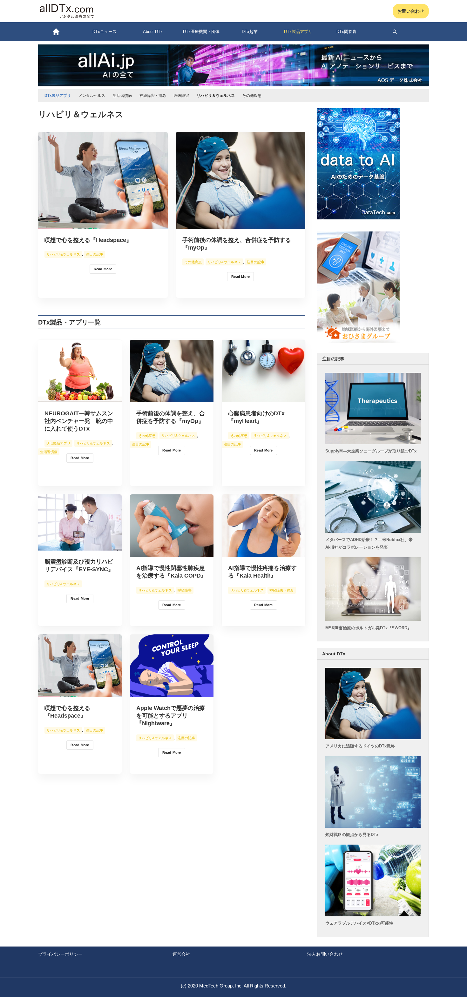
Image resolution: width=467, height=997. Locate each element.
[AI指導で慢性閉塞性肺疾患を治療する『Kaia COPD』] (171, 552)
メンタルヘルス (91, 95)
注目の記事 (94, 254)
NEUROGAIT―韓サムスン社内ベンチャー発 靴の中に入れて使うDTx (78, 421)
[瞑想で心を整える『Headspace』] (103, 224)
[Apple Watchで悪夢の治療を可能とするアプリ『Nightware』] (171, 692)
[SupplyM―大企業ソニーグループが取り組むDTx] (373, 442)
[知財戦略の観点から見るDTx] (373, 826)
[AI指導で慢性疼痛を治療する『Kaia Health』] (263, 552)
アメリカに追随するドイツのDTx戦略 (360, 746)
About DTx (153, 31)
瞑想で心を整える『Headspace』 (88, 240)
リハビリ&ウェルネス (63, 254)
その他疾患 (251, 95)
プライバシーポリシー (60, 954)
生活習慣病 (122, 95)
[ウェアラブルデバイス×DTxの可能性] (373, 914)
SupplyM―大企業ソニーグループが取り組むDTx (370, 451)
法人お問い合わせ (325, 954)
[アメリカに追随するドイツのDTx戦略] (373, 737)
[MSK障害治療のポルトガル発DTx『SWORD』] (373, 619)
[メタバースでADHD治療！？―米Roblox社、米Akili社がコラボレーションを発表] (373, 531)
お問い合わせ (410, 11)
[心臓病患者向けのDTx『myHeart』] (263, 398)
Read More (103, 269)
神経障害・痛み (152, 95)
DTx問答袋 (346, 31)
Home (56, 31)
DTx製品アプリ (58, 443)
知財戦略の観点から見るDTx (351, 834)
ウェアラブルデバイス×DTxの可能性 (359, 923)
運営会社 (181, 954)
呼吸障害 (181, 95)
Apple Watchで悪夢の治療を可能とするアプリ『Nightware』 (170, 715)
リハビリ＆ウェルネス (216, 95)
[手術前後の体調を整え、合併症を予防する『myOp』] (241, 224)
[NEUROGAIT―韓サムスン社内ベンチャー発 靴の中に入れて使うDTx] (80, 398)
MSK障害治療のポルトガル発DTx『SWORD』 (368, 628)
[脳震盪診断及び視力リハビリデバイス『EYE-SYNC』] (80, 546)
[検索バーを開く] (395, 31)
